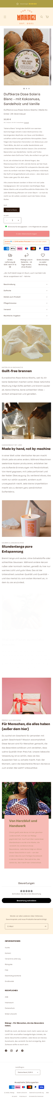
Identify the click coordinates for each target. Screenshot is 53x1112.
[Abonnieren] (45, 926)
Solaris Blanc (11, 210)
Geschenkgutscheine (13, 976)
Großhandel (9, 981)
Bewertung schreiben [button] (26, 900)
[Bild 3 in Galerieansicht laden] (29, 88)
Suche (7, 947)
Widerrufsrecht (11, 1014)
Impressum (9, 1002)
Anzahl (6, 215)
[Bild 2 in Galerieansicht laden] (26, 88)
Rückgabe (8, 964)
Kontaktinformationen (36, 1096)
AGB (6, 997)
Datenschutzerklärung (36, 1092)
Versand (26, 122)
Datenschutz (10, 1008)
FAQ (6, 970)
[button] (5, 17)
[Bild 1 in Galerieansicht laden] (24, 88)
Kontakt (8, 953)
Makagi (12, 1092)
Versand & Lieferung (13, 959)
